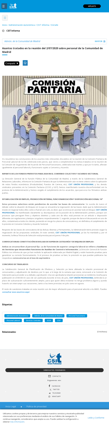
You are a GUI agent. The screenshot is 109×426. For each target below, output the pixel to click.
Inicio (4, 25)
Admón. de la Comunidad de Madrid (22, 41)
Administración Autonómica (22, 25)
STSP (59, 320)
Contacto (56, 376)
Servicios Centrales (33, 320)
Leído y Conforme (96, 417)
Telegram (56, 393)
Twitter (56, 389)
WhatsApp (56, 396)
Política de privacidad (36, 406)
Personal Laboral (13, 320)
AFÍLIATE (92, 6)
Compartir (10, 63)
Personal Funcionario (77, 315)
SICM (49, 320)
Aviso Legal (10, 406)
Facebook (56, 386)
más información (17, 421)
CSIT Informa (43, 25)
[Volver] (4, 30)
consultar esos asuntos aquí (15, 292)
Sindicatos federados (54, 370)
